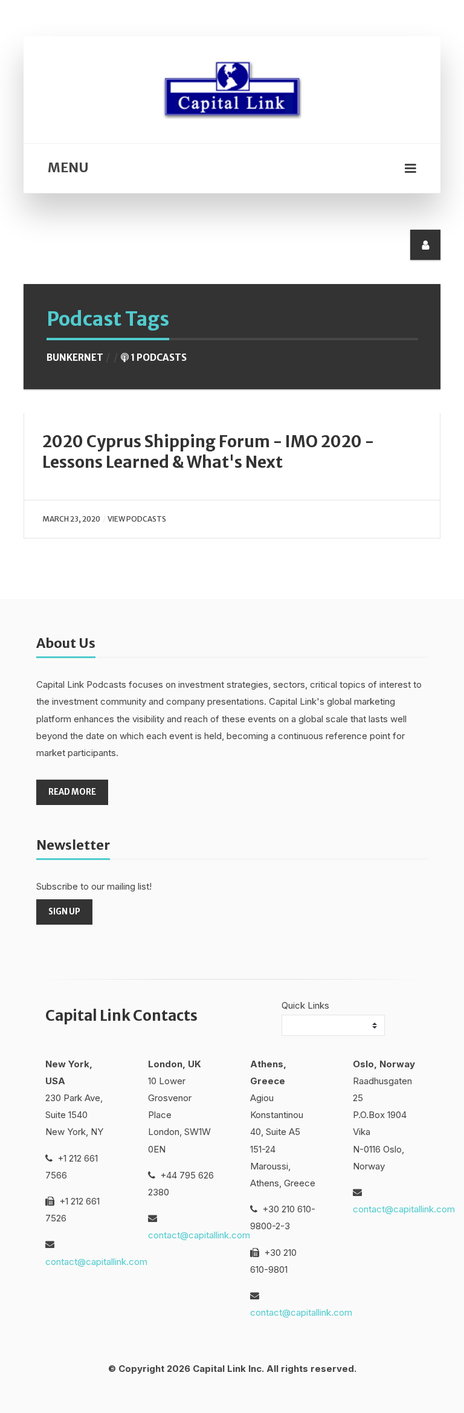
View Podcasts (137, 518)
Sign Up (64, 912)
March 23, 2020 (71, 518)
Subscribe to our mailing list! (94, 886)
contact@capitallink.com (96, 1261)
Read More (72, 792)
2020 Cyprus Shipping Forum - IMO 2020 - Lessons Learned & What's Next (208, 452)
